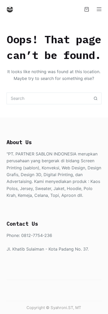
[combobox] (48, 98)
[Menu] (99, 9)
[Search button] (95, 98)
